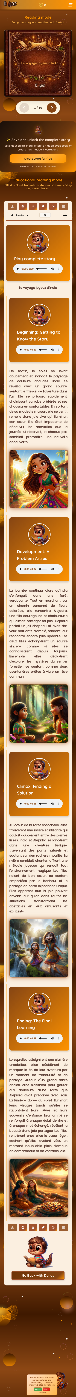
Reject (46, 1389)
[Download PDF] (12, 206)
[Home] (10, 5)
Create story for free (38, 158)
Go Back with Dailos (38, 1275)
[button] (42, 4)
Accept (38, 1389)
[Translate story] (63, 206)
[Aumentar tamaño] (54, 215)
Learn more (42, 1392)
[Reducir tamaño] (35, 215)
